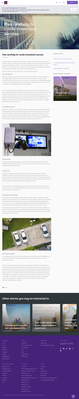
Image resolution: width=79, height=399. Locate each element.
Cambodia (4, 378)
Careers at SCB (25, 354)
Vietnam (4, 375)
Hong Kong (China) (6, 371)
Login (71, 2)
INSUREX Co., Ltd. (26, 373)
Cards (3, 345)
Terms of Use (44, 371)
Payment (4, 354)
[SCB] (5, 2)
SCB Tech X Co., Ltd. (26, 391)
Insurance (4, 350)
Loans (3, 343)
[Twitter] (73, 348)
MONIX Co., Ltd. (25, 382)
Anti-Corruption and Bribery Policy (49, 378)
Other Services (5, 359)
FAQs (42, 369)
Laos (3, 382)
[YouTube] (70, 348)
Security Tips (44, 375)
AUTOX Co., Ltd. (25, 389)
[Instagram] (60, 350)
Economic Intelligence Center (47, 345)
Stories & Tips (14, 15)
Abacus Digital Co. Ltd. (27, 375)
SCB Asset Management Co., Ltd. (29, 369)
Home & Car (21, 15)
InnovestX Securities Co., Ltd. (28, 371)
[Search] (64, 3)
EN (60, 2)
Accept (73, 9)
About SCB (24, 343)
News (23, 352)
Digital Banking (5, 356)
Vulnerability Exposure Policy (47, 380)
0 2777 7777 (66, 343)
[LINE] (63, 348)
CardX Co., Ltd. (25, 384)
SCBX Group (24, 356)
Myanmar (4, 380)
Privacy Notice (44, 373)
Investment (4, 352)
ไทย (57, 2)
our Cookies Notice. (23, 11)
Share (8, 40)
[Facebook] (60, 348)
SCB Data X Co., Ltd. (26, 387)
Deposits (4, 347)
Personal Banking (6, 15)
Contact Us (43, 366)
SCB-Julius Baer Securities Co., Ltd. (29, 378)
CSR (22, 350)
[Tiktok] (67, 348)
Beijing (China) (5, 366)
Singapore (4, 373)
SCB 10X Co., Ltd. (26, 380)
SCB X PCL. (24, 366)
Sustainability (25, 347)
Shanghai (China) (6, 369)
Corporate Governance (27, 345)
